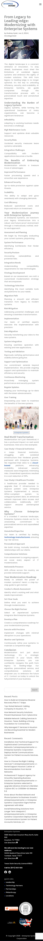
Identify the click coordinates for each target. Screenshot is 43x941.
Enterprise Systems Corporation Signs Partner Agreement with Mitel (20, 803)
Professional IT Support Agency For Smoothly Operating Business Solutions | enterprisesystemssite (19, 778)
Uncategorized (10, 36)
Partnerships (11, 889)
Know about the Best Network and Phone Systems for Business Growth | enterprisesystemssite (20, 797)
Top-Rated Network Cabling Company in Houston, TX (17, 707)
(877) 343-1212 (16, 868)
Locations (10, 896)
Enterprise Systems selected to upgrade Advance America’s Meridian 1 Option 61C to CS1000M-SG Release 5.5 (21, 787)
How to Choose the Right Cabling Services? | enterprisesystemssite (19, 762)
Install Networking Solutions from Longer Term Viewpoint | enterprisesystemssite (19, 811)
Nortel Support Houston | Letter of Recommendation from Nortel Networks (19, 769)
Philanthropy (11, 892)
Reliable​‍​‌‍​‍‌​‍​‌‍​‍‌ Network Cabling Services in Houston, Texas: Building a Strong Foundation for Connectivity (20, 721)
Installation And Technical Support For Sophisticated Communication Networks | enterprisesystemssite (21, 744)
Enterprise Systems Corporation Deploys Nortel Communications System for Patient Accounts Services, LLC (21, 754)
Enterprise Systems (21, 433)
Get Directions (10, 843)
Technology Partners (14, 885)
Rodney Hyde (12, 33)
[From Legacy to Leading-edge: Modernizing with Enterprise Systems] (10, 4)
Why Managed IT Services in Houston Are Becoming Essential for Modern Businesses (20, 730)
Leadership (10, 882)
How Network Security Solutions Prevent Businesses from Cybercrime (21, 713)
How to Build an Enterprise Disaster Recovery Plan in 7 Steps (19, 701)
